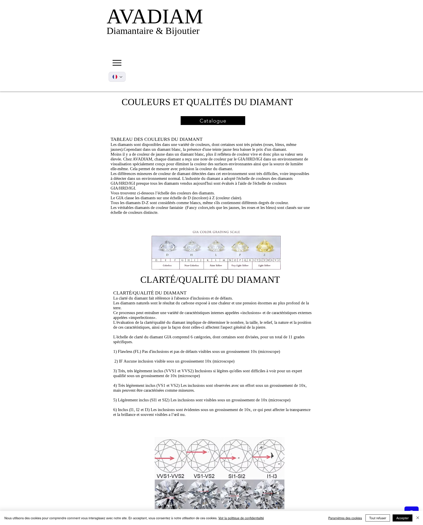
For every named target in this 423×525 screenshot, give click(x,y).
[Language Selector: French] (117, 77)
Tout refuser (377, 518)
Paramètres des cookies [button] (345, 518)
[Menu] (117, 63)
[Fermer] (417, 517)
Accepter (402, 518)
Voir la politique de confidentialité (241, 518)
